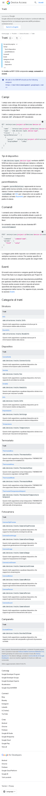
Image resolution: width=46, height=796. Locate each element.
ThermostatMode (9, 478)
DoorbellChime (8, 629)
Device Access (18, 2)
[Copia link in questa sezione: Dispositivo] (15, 347)
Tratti (4, 9)
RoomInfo (20, 197)
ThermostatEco (8, 451)
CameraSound (7, 603)
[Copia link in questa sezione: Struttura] (12, 306)
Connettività (7, 357)
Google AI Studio (7, 733)
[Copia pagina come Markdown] (17, 38)
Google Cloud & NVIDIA (9, 688)
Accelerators (6, 684)
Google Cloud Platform (9, 770)
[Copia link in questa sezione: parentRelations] (19, 182)
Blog (3, 697)
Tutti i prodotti (6, 777)
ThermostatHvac (8, 464)
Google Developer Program (11, 674)
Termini (4, 786)
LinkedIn (4, 707)
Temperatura (7, 424)
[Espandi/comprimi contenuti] (17, 44)
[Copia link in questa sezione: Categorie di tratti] (24, 300)
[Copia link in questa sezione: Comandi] (14, 207)
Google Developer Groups (10, 678)
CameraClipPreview (9, 522)
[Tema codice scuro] (42, 121)
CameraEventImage (9, 536)
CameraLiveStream (9, 562)
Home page (5, 33)
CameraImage (7, 549)
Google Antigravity (8, 737)
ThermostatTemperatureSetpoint (14, 491)
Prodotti (14, 33)
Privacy (11, 786)
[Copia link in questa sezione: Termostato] (15, 440)
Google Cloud (6, 740)
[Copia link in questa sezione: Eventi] (11, 267)
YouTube (5, 714)
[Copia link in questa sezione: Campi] (11, 97)
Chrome (4, 726)
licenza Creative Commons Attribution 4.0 (31, 651)
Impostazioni (7, 411)
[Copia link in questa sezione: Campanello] (15, 619)
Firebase (4, 730)
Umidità (5, 384)
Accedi (41, 2)
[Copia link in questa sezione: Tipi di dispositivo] (20, 156)
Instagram (5, 704)
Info (17, 194)
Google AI (5, 774)
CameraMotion (8, 576)
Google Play (6, 743)
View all (4, 747)
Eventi (12, 292)
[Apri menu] (3, 2)
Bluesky (4, 700)
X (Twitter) (5, 710)
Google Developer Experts (10, 681)
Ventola (5, 370)
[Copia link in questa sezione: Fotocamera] (16, 512)
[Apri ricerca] (35, 2)
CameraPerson (8, 589)
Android (4, 723)
